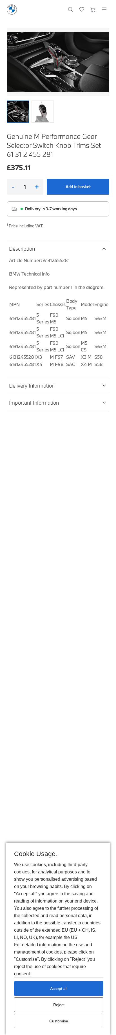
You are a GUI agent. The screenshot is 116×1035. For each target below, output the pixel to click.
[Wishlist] (82, 9)
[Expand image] (58, 62)
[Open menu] (104, 9)
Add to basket (78, 186)
